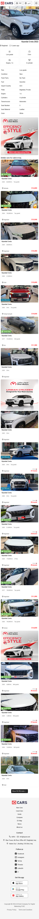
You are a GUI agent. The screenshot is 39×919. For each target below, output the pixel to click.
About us (19, 827)
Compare (20, 817)
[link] (19, 882)
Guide (19, 814)
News (19, 824)
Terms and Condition (25, 910)
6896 (13, 837)
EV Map (19, 821)
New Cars (19, 808)
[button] (36, 3)
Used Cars (19, 811)
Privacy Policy (11, 910)
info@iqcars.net (25, 837)
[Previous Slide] (1, 23)
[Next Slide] (38, 23)
